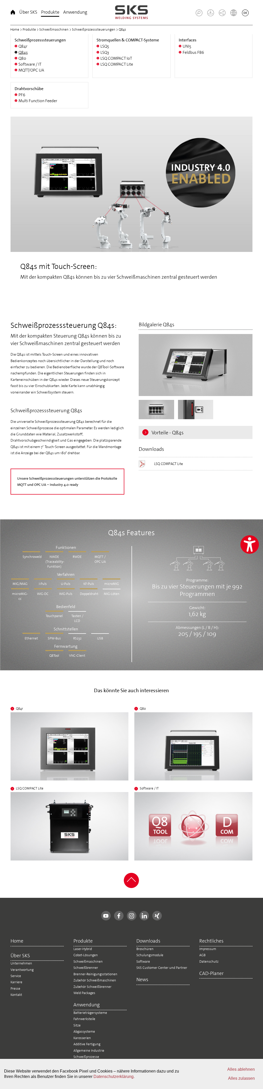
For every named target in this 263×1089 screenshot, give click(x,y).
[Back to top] (131, 887)
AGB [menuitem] (202, 955)
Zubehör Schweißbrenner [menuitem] (92, 987)
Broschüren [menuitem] (145, 949)
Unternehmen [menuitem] (21, 963)
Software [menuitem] (143, 961)
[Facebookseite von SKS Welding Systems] (119, 915)
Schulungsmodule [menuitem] (149, 955)
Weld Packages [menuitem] (84, 993)
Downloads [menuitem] (148, 941)
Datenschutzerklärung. (114, 1076)
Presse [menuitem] (15, 988)
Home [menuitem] (12, 12)
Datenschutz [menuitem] (209, 961)
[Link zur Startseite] (131, 12)
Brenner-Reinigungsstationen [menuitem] (95, 974)
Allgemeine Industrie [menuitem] (88, 1050)
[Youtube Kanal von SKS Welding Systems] (106, 915)
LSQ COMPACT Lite (168, 463)
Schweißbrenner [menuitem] (85, 967)
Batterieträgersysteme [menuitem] (90, 1013)
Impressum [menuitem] (207, 949)
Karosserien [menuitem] (82, 1038)
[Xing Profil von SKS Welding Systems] (157, 915)
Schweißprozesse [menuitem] (86, 1057)
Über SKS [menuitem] (28, 12)
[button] (199, 13)
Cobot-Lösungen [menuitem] (85, 955)
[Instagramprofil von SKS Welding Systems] (131, 915)
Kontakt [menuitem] (16, 995)
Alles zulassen (241, 1078)
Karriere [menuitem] (16, 982)
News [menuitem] (142, 980)
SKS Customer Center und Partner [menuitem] (161, 967)
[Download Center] (208, 15)
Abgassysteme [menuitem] (84, 1031)
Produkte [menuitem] (50, 12)
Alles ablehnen (241, 1069)
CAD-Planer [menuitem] (211, 974)
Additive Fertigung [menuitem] (86, 1044)
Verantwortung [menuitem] (22, 970)
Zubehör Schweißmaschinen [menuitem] (94, 980)
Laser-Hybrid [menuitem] (82, 949)
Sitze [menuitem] (77, 1025)
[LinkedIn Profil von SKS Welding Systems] (144, 915)
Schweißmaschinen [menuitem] (88, 961)
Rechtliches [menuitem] (211, 941)
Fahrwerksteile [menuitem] (84, 1019)
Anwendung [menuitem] (75, 12)
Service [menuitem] (16, 976)
